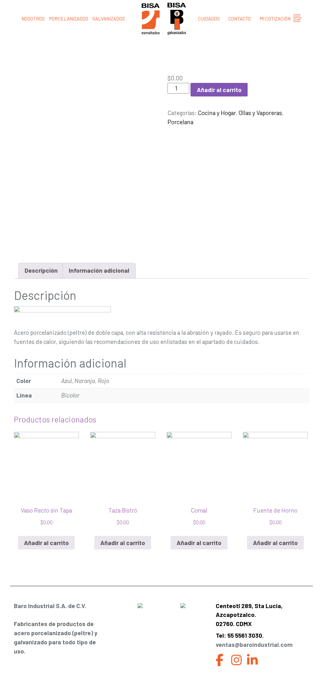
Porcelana (180, 121)
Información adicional (99, 270)
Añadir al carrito (219, 89)
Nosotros (33, 18)
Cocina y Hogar (217, 112)
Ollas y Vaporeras (260, 112)
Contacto (239, 18)
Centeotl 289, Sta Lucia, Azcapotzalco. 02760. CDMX (249, 615)
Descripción (41, 270)
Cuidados (209, 18)
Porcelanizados (68, 18)
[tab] (41, 271)
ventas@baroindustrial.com (254, 644)
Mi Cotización (275, 18)
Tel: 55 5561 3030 (239, 635)
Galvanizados (108, 18)
